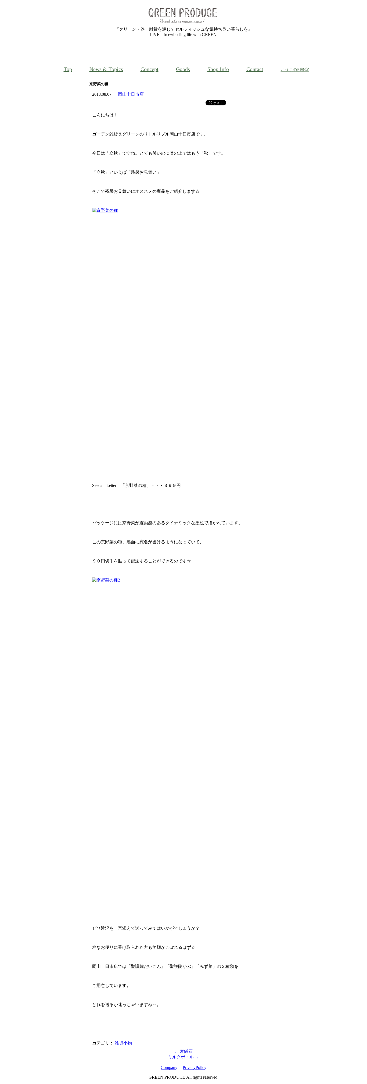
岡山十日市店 (131, 94)
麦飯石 (183, 1051)
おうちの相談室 (295, 69)
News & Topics (106, 69)
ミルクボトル (183, 1057)
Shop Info (218, 69)
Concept (150, 69)
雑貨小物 (123, 1043)
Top (68, 69)
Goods (183, 69)
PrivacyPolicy (194, 1067)
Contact (254, 69)
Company (169, 1067)
